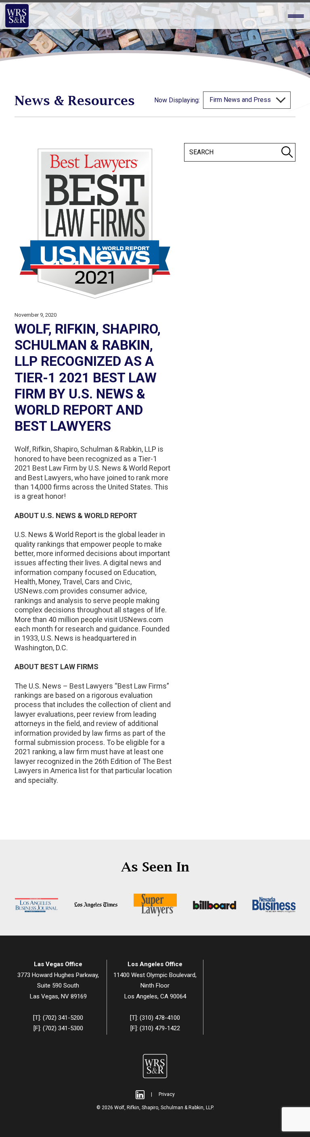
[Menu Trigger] (296, 16)
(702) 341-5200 (63, 1017)
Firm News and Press (240, 100)
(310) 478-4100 (160, 1017)
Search (287, 151)
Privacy (167, 1094)
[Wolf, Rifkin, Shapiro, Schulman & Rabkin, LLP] (17, 16)
